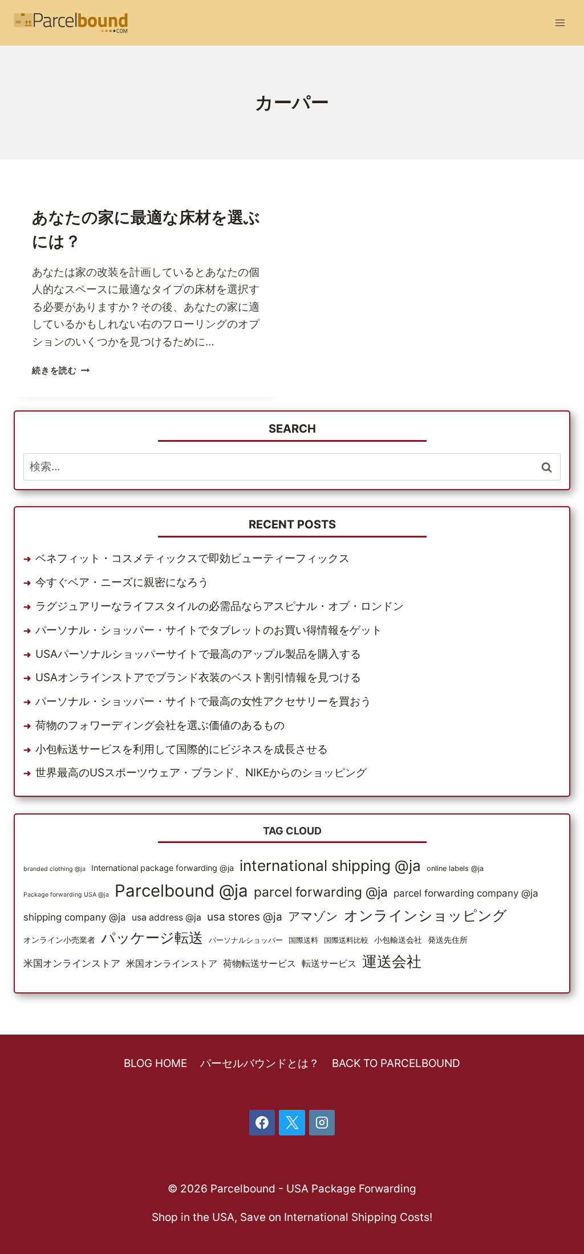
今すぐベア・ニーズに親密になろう (122, 582)
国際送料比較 (346, 940)
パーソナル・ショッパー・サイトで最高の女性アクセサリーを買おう (203, 701)
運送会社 (391, 961)
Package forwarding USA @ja (66, 894)
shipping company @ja (74, 917)
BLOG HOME (155, 1063)
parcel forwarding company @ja (466, 893)
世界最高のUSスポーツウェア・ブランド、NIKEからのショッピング (201, 772)
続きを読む (61, 370)
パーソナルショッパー (246, 940)
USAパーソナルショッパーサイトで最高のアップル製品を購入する (198, 654)
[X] (292, 1123)
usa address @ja (166, 917)
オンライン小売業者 (59, 939)
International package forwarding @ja (162, 868)
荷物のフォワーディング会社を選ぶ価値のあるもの (160, 725)
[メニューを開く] (559, 22)
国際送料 (303, 940)
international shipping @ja (330, 865)
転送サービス (329, 963)
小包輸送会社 (398, 939)
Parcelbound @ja (181, 891)
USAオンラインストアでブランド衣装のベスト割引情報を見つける (198, 677)
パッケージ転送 (152, 937)
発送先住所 (448, 939)
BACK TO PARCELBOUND (396, 1063)
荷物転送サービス (259, 963)
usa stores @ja (244, 916)
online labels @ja (455, 868)
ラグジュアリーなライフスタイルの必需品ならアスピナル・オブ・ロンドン (219, 606)
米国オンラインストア (71, 963)
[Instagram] (322, 1123)
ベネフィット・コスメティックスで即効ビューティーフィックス (192, 558)
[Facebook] (262, 1123)
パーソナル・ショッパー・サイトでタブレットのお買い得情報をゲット (208, 630)
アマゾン (313, 916)
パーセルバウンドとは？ (259, 1063)
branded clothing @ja (54, 869)
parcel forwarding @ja (321, 892)
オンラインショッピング (425, 915)
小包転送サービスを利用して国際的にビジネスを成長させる (181, 749)
